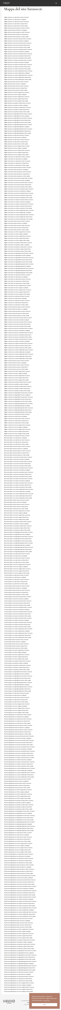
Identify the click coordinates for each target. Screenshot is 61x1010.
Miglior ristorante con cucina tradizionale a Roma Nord (18, 216)
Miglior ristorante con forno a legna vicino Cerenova (17, 289)
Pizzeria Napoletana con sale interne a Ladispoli (16, 716)
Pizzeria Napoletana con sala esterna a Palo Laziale (17, 841)
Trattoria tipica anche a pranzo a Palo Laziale (15, 648)
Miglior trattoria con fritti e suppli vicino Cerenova (17, 375)
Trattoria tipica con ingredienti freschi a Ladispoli (16, 674)
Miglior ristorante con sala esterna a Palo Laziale (16, 283)
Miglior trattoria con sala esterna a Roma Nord (16, 420)
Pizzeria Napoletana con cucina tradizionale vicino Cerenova (19, 772)
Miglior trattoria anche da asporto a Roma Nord (16, 313)
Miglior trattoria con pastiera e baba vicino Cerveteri (17, 382)
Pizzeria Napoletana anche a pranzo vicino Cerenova (17, 783)
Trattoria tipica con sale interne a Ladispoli (15, 577)
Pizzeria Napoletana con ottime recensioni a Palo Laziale (18, 766)
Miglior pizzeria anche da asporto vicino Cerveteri (17, 28)
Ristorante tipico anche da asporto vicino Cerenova (17, 450)
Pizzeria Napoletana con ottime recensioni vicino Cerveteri (19, 757)
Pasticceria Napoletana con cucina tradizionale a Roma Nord (19, 914)
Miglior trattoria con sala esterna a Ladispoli (15, 416)
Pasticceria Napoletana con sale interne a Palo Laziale (18, 862)
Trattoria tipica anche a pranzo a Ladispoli (15, 641)
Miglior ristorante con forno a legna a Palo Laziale (17, 294)
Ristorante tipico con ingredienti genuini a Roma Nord (17, 549)
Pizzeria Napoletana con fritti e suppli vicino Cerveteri (18, 789)
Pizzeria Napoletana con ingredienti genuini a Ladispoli (18, 824)
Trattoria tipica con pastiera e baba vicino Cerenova (17, 665)
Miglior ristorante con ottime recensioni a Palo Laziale (18, 208)
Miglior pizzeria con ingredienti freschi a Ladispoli (16, 116)
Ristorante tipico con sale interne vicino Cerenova (17, 440)
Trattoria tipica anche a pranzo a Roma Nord (15, 646)
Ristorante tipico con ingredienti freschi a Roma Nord (17, 538)
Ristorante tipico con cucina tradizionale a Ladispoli (17, 491)
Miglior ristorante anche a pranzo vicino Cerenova (17, 225)
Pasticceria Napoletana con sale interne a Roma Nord (18, 860)
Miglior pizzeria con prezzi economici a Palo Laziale (17, 47)
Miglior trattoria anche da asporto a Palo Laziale (16, 315)
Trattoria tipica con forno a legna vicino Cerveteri (17, 704)
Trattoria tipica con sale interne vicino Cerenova (16, 579)
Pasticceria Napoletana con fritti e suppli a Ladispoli (17, 931)
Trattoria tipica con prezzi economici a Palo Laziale (17, 605)
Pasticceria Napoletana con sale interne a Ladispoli (17, 856)
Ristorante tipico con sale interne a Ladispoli (15, 438)
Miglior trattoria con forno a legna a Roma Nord (16, 431)
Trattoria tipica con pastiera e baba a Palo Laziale (17, 669)
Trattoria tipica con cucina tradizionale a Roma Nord (17, 635)
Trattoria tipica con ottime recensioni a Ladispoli (16, 620)
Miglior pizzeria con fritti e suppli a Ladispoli (15, 94)
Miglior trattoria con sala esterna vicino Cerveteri (17, 414)
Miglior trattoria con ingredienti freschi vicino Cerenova (18, 397)
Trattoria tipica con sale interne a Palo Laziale (16, 583)
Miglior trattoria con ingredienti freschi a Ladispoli (17, 395)
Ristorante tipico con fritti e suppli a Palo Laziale (16, 519)
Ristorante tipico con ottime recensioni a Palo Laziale (17, 487)
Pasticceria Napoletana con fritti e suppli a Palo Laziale (18, 937)
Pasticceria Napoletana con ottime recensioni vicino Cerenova (20, 901)
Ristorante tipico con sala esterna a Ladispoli (15, 556)
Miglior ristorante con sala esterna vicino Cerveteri (17, 274)
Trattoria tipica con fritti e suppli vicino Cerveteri (16, 650)
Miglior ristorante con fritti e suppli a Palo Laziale (16, 240)
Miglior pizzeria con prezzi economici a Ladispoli (16, 41)
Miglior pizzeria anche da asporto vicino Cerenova (17, 32)
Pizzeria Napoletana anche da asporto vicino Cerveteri (18, 725)
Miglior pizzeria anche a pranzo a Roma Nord (15, 88)
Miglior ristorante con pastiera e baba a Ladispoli (16, 244)
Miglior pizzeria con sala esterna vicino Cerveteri (16, 135)
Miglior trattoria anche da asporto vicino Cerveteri (17, 307)
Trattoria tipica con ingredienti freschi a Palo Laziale (17, 680)
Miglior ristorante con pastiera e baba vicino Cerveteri (18, 242)
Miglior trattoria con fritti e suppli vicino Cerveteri (17, 371)
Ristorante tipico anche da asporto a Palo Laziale (16, 455)
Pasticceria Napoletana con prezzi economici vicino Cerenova (20, 880)
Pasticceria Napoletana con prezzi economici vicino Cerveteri (19, 875)
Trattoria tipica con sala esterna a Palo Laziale (16, 701)
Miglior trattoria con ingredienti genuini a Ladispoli (17, 405)
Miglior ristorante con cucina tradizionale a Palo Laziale (18, 219)
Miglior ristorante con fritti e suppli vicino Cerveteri (17, 232)
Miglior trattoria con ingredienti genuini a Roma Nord (17, 410)
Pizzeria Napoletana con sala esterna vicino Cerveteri (18, 832)
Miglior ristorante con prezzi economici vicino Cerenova (18, 182)
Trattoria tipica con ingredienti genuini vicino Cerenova (18, 686)
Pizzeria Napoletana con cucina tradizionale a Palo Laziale (19, 777)
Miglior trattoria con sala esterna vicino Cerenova (17, 418)
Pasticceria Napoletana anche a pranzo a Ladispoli (17, 920)
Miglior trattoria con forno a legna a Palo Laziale (16, 433)
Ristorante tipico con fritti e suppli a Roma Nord (16, 517)
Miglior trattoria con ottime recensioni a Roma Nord (17, 345)
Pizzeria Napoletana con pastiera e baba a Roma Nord (18, 807)
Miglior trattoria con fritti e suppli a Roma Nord (16, 377)
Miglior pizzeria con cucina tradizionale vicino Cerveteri (18, 71)
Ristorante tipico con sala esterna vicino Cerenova (17, 558)
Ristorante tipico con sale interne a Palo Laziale (16, 444)
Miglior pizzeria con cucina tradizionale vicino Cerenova (18, 75)
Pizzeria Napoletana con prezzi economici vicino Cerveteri (19, 736)
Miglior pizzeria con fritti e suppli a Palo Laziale (16, 101)
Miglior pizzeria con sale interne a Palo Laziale (16, 26)
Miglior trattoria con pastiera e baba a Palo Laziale (17, 390)
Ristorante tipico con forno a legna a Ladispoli (16, 566)
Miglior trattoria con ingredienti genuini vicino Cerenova (18, 407)
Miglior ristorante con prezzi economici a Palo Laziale (17, 186)
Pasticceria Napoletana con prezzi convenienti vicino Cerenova (20, 890)
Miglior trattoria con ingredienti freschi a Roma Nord (17, 399)
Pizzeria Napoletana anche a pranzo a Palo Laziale (17, 787)
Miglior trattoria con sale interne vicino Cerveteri (16, 296)
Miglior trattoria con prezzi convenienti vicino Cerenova (18, 332)
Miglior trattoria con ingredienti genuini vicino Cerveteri (18, 403)
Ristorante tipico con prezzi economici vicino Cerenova (18, 461)
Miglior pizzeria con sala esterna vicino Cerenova (16, 139)
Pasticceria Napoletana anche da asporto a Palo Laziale (18, 873)
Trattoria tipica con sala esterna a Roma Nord (16, 699)
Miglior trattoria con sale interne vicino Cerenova (16, 300)
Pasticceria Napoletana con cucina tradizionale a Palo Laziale (20, 916)
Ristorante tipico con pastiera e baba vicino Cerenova (18, 526)
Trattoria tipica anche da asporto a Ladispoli (15, 588)
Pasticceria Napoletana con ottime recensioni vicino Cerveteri (20, 897)
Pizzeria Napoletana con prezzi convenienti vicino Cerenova (19, 751)
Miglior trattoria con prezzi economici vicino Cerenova (18, 322)
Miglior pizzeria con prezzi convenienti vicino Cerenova (18, 53)
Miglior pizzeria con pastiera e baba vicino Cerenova (17, 107)
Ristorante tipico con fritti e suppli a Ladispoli (15, 513)
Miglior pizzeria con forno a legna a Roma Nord (16, 152)
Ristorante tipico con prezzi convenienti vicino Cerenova (18, 472)
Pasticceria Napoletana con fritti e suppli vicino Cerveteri (18, 929)
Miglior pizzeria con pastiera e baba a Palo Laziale (17, 111)
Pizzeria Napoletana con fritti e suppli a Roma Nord (17, 796)
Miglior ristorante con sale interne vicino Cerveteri (17, 156)
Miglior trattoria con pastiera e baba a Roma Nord (17, 388)
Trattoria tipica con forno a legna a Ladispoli (15, 706)
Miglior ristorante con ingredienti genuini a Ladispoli (17, 266)
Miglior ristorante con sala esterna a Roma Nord (16, 281)
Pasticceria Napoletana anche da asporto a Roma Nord (18, 871)
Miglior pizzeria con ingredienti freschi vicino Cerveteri (18, 114)
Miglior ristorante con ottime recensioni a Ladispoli (17, 202)
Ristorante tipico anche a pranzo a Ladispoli (15, 502)
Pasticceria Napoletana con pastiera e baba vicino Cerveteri (19, 940)
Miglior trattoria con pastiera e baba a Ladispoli (16, 384)
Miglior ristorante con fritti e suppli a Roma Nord (16, 238)
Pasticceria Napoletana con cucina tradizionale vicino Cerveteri (20, 907)
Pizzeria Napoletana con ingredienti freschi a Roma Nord (18, 817)
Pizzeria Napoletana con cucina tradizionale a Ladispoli (18, 770)
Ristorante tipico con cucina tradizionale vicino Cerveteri (18, 489)
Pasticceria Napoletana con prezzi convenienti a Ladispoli (19, 888)
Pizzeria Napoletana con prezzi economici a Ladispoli (17, 738)
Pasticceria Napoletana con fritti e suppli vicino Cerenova (19, 933)
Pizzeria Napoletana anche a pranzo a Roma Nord (17, 785)
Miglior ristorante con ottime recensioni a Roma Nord (18, 206)
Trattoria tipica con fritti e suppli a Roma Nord (16, 656)
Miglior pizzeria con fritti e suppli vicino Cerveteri (16, 92)
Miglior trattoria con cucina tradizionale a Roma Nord (18, 356)
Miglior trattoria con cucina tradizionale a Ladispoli (17, 352)
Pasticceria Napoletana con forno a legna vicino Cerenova (19, 987)
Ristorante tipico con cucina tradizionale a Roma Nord (18, 495)
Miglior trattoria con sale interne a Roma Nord (16, 302)
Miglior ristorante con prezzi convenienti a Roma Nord (18, 195)
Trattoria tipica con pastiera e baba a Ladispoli (16, 663)
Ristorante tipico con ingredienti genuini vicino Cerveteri (18, 543)
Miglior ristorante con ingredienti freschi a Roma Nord (18, 259)
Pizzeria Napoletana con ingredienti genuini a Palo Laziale (19, 830)
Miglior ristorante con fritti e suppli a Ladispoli (16, 234)
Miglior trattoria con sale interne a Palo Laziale (16, 304)
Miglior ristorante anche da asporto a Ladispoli (16, 169)
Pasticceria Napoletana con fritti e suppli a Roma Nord (18, 935)
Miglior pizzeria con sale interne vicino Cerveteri (16, 17)
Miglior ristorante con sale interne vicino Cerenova (17, 161)
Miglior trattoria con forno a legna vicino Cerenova (17, 429)
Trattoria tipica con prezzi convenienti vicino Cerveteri (18, 607)
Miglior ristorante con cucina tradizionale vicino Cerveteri (19, 210)
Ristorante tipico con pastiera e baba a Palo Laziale (17, 530)
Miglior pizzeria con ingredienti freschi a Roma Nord (17, 120)
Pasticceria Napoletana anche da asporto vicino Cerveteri (19, 865)
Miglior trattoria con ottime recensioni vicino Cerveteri (18, 339)
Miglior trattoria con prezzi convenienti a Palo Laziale (18, 337)
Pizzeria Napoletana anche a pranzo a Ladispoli (16, 781)
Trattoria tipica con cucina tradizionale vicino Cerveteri (18, 628)
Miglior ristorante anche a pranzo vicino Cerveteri (17, 221)
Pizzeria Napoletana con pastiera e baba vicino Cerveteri (18, 800)
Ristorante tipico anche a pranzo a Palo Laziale (16, 508)
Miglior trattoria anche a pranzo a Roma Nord (16, 367)
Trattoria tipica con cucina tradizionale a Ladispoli (17, 631)
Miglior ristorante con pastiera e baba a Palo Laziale (17, 251)
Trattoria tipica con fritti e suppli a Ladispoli (15, 652)
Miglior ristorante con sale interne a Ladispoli (15, 159)
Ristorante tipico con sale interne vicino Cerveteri (16, 435)
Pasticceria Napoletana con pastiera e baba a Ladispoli (18, 942)
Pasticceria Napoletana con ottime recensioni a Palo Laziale (19, 905)
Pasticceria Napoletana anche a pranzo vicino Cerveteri (18, 918)
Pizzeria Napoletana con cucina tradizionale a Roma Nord (19, 774)
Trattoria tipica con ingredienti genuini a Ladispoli (16, 684)
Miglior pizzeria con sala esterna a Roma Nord (16, 141)
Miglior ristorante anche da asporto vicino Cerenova (17, 171)
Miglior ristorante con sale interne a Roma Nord (16, 163)
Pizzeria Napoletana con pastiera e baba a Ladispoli (17, 802)
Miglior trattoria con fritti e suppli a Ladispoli (15, 373)
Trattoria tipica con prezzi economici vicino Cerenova (17, 601)
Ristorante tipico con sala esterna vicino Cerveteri (17, 553)
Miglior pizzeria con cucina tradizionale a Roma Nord (17, 77)
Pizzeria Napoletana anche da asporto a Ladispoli (16, 727)
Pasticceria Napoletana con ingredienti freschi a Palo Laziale (19, 959)
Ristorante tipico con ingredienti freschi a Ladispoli (17, 534)
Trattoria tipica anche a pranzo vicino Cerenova (16, 644)
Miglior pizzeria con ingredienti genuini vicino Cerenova (18, 129)
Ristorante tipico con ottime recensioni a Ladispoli (17, 480)
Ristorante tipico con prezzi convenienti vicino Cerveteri (18, 468)
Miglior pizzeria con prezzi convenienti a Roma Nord (17, 56)
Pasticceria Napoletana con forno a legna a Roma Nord (18, 989)
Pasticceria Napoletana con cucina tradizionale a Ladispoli (19, 910)
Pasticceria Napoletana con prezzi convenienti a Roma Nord (19, 892)
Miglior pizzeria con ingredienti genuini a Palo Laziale (17, 133)
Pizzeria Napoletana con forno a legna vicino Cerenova (18, 847)
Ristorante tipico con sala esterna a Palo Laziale (16, 562)
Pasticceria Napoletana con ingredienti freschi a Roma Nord (19, 957)
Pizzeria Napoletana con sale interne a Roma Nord (17, 721)
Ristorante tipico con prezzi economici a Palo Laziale (17, 465)
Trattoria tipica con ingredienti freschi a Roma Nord (17, 678)
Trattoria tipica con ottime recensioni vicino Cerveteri (18, 618)
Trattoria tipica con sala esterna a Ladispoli (15, 695)
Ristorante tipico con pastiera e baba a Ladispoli (16, 523)
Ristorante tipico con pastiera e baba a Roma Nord (17, 528)
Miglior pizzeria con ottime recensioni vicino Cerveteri (18, 60)
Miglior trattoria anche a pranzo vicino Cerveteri (16, 360)
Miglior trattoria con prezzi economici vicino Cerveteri (18, 317)
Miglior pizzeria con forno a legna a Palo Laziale (16, 154)
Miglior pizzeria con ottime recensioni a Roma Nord (17, 66)
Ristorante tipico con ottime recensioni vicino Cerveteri (18, 478)
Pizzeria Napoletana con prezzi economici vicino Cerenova (19, 740)
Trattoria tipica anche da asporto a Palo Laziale (16, 594)
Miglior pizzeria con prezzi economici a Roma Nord (17, 45)
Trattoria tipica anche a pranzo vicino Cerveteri (16, 639)
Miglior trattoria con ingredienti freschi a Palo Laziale (18, 401)
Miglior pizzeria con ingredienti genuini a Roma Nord (17, 131)
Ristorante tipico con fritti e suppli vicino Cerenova (17, 515)
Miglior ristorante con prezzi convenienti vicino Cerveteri (18, 189)
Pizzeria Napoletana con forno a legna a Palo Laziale (17, 852)
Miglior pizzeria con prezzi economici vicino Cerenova (17, 43)
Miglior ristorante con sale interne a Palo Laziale (16, 165)
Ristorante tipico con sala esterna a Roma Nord (16, 560)
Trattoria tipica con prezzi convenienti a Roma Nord (17, 613)
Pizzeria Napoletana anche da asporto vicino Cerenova (18, 729)
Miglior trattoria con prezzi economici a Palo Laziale (17, 326)
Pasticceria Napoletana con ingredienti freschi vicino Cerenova (20, 955)
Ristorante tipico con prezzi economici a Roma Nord (17, 463)
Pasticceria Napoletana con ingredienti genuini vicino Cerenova (20, 965)
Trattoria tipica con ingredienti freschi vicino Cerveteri (18, 671)
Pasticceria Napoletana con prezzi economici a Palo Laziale (19, 884)
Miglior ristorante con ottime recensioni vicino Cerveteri (18, 199)
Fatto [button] (44, 1004)
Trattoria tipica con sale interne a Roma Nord (15, 581)
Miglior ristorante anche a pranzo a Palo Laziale (16, 229)
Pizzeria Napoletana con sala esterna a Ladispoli (16, 834)
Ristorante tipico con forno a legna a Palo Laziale (16, 573)
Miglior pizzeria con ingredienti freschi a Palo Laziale (17, 122)
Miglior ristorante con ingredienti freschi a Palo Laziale (18, 262)
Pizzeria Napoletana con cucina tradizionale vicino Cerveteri (19, 768)
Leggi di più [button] (46, 1000)
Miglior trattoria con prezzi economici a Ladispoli (16, 320)
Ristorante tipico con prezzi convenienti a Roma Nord (17, 474)
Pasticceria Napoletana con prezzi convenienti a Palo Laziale (19, 895)
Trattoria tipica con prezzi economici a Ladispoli (16, 598)
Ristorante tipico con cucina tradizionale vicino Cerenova (18, 493)
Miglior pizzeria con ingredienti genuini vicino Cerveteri (18, 124)
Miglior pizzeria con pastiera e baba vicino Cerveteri (17, 103)
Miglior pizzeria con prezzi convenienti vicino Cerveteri (18, 49)
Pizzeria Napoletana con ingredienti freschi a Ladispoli (18, 813)
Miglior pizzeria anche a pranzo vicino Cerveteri (16, 81)
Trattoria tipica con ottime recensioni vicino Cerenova (18, 622)
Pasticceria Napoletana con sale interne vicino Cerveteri (18, 854)
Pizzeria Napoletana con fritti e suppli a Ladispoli (16, 792)
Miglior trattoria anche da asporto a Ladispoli (15, 309)
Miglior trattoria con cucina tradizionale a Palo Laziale (18, 358)
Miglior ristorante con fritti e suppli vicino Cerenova (17, 236)
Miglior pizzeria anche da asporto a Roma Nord (16, 34)
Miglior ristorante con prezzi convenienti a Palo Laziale (18, 197)
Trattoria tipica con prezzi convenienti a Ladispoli (16, 609)
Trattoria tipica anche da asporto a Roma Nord (16, 592)
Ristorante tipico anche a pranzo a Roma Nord (16, 506)
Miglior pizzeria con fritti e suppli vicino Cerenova (16, 96)
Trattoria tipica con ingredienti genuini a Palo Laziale (17, 691)
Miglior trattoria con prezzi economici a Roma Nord (17, 324)
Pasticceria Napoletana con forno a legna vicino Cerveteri (19, 983)
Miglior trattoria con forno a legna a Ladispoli (15, 427)
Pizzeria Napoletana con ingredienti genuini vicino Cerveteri (19, 822)
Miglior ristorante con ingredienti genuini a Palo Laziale (18, 272)
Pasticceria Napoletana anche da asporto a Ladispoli (17, 867)
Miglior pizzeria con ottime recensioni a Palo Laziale (17, 68)
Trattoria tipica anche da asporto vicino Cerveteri (17, 586)
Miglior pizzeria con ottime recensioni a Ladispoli (16, 62)
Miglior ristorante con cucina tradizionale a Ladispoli (17, 212)
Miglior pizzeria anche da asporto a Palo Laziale (16, 36)
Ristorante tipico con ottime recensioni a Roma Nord (17, 485)
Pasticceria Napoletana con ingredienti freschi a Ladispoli (19, 953)
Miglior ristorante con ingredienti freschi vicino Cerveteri (18, 253)
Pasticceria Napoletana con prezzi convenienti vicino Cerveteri (20, 886)
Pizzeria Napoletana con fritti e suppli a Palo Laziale (17, 798)
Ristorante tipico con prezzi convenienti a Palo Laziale (18, 476)
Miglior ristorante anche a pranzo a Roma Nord (16, 227)
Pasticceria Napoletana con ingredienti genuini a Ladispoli (19, 963)
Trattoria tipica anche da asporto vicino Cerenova (17, 590)
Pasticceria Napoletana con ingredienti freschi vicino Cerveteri (20, 950)
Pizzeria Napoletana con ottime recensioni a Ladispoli (18, 759)
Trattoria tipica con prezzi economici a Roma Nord (17, 603)
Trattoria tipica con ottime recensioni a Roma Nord (17, 624)
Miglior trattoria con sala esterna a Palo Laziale (16, 422)
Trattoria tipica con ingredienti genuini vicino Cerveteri (18, 682)
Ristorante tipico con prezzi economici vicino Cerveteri (18, 457)
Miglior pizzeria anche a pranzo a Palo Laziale (15, 90)
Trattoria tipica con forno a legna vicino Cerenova (17, 708)
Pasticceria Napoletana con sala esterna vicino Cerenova (18, 976)
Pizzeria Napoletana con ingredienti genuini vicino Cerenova (19, 826)
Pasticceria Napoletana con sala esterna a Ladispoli (17, 974)
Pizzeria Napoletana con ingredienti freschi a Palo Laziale (19, 819)
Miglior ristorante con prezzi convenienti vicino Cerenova (18, 193)
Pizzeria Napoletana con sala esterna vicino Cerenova (18, 837)
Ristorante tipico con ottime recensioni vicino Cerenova (18, 483)
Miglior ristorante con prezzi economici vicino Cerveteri (18, 178)
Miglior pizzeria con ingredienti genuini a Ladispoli (16, 126)
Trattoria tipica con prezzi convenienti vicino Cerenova (18, 611)
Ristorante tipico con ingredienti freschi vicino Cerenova (18, 536)
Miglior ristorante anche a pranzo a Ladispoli (15, 223)
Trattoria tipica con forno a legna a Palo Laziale (16, 712)
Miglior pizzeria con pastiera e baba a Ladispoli (16, 105)
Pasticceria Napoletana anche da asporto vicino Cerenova (19, 869)
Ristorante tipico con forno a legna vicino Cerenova (17, 568)
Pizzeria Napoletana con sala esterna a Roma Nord (17, 839)
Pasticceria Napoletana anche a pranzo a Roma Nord (17, 925)
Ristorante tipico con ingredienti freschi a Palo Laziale (18, 541)
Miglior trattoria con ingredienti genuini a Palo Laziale (18, 412)
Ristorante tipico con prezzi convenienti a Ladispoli (17, 470)
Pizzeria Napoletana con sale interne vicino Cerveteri (17, 714)
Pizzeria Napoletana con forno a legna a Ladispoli (16, 845)
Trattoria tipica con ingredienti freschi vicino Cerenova (18, 676)
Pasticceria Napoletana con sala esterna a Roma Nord (18, 978)
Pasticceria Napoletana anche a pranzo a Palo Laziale (18, 927)
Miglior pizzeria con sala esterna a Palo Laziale (16, 144)
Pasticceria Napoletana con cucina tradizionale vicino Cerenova (20, 912)
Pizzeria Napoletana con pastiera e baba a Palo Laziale (18, 809)
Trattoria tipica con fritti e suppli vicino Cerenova (16, 654)
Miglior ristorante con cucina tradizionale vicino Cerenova (19, 214)
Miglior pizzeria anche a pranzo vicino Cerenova (16, 86)
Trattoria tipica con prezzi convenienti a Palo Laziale (17, 616)
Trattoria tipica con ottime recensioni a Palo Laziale (17, 626)
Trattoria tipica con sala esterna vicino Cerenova (16, 697)
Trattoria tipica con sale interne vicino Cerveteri (16, 575)
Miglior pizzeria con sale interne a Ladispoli (15, 19)
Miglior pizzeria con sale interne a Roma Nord (15, 23)
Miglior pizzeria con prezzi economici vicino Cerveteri (17, 38)
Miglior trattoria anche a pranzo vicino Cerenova (16, 365)
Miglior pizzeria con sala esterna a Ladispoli (15, 137)
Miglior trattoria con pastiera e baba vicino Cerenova (17, 386)
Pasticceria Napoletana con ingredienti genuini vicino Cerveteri (20, 961)
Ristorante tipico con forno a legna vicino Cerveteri (17, 564)
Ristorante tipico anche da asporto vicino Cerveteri (17, 446)
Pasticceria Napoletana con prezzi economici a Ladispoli (18, 877)
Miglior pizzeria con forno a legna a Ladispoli (15, 148)
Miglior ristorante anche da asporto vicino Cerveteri (17, 167)
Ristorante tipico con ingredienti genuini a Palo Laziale (18, 551)
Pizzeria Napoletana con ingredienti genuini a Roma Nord (18, 828)
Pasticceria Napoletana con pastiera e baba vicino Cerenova (19, 944)
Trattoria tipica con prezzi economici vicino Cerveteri (17, 596)
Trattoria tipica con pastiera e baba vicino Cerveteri (17, 661)
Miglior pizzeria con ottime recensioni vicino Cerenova (18, 64)
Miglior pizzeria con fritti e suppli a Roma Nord (16, 98)
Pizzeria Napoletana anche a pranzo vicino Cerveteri (17, 779)
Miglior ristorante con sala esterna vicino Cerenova (17, 279)
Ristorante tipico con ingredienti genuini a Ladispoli (17, 545)
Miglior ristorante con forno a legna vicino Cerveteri (17, 285)
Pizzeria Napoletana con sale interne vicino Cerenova (17, 719)
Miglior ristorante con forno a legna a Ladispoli (16, 287)
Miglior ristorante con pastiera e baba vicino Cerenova (18, 247)
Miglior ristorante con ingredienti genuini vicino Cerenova (19, 268)
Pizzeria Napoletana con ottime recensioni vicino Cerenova (19, 762)
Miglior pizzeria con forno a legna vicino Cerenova (17, 150)
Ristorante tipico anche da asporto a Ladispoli (16, 448)
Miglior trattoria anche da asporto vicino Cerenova (17, 311)
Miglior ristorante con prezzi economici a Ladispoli (17, 180)
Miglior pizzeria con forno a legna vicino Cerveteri (17, 146)
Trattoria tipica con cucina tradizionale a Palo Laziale (17, 637)
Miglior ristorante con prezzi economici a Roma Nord (17, 184)
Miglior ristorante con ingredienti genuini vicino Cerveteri (18, 264)
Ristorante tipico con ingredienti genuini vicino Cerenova (18, 547)
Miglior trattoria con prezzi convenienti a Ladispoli (17, 330)
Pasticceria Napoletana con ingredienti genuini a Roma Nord (19, 968)
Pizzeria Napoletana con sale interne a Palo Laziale (17, 723)
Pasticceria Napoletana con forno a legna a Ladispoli (17, 985)
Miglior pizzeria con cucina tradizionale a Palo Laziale (17, 79)
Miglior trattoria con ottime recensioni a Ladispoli (17, 341)
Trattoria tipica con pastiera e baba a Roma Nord (16, 667)
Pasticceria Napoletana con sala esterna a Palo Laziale (18, 980)
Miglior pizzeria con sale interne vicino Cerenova (16, 21)
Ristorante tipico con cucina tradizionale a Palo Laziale (18, 498)
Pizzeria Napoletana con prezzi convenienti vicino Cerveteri (19, 747)
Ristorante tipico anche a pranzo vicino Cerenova (16, 504)
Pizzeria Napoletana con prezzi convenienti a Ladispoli (18, 749)
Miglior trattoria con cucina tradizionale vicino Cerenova (18, 354)
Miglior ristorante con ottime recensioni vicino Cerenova (18, 204)
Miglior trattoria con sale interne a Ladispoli (15, 298)
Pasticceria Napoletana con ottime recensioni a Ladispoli (18, 899)
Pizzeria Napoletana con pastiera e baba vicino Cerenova (18, 804)
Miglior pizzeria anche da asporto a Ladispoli (15, 30)
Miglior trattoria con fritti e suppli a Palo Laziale (16, 380)
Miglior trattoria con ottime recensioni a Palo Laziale (17, 347)
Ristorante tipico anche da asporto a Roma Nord (16, 453)
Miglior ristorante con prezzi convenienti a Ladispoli (17, 191)
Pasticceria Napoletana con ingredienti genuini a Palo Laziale (19, 970)
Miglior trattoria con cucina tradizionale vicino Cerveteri (18, 350)
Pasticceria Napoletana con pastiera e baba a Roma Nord (19, 946)
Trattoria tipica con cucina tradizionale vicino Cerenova (18, 633)
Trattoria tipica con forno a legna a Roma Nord (16, 710)
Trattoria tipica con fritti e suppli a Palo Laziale (16, 659)
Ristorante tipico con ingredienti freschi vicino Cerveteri (18, 532)
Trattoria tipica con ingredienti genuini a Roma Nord (17, 689)
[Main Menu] (56, 3)
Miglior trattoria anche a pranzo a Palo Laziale (16, 369)
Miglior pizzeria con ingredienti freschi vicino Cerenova (18, 118)
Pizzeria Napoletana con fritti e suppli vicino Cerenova (18, 794)
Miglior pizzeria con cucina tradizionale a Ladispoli (17, 73)
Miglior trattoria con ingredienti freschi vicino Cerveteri (18, 392)
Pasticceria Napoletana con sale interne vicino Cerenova (18, 858)
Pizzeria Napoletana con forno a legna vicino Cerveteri (18, 843)
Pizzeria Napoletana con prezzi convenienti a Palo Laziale (19, 755)
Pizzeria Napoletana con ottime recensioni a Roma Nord (18, 764)
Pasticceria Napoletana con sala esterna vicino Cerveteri (18, 972)
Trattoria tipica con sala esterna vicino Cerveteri (16, 693)
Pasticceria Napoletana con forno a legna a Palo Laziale (18, 991)
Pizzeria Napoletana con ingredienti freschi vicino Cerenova (19, 815)
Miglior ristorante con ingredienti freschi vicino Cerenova (18, 257)
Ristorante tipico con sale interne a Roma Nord (16, 442)
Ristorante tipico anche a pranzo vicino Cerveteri (16, 500)
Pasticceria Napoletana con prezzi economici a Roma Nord (19, 882)
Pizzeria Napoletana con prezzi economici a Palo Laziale (18, 744)
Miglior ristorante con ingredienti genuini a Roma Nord (18, 270)
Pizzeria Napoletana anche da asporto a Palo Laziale (17, 734)
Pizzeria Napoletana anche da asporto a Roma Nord (17, 731)
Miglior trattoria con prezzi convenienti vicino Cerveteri (18, 328)
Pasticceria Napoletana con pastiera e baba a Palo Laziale (19, 948)
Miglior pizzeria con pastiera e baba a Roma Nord (16, 109)
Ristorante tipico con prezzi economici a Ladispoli (16, 459)
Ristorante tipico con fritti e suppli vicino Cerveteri (17, 510)
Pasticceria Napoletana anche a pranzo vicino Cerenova (18, 922)
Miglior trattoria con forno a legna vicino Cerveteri (17, 425)
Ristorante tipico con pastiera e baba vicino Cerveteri (17, 521)
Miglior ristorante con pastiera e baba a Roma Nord (17, 249)
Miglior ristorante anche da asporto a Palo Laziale (17, 176)
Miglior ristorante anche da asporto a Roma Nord (17, 174)
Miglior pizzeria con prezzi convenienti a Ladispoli (16, 51)
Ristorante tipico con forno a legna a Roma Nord (16, 571)
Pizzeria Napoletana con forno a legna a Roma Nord (17, 849)
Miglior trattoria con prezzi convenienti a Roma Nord (17, 335)
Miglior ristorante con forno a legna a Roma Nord (17, 292)
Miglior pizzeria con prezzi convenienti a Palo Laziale (17, 58)
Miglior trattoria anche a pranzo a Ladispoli (15, 362)
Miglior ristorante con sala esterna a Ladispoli (16, 277)
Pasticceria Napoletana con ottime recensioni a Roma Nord (19, 903)
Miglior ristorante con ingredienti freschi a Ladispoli (17, 255)
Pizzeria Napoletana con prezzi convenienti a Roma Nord (18, 753)
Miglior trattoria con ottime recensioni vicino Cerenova (18, 343)
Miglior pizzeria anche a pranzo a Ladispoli (15, 84)
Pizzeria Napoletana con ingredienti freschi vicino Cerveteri (19, 811)
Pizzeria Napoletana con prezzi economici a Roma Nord (18, 742)
